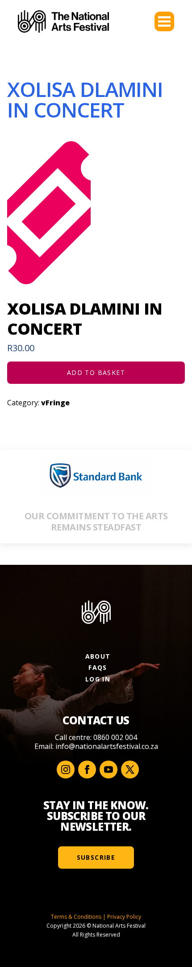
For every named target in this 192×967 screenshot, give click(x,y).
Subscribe (96, 857)
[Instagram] (66, 769)
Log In (97, 679)
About (98, 656)
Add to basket (96, 372)
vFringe (55, 403)
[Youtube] (108, 769)
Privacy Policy (124, 917)
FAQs (97, 667)
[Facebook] (87, 769)
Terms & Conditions (76, 917)
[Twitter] (130, 769)
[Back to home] (63, 21)
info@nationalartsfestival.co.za (106, 746)
